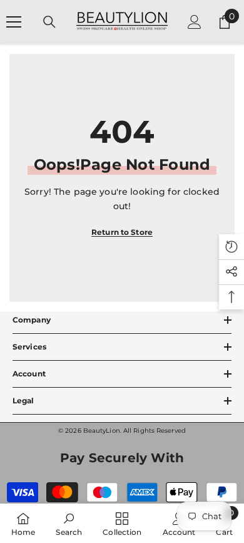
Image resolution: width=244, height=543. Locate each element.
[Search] (49, 21)
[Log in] (194, 22)
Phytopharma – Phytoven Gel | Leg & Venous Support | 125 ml (117, 536)
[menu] (13, 21)
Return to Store (122, 232)
